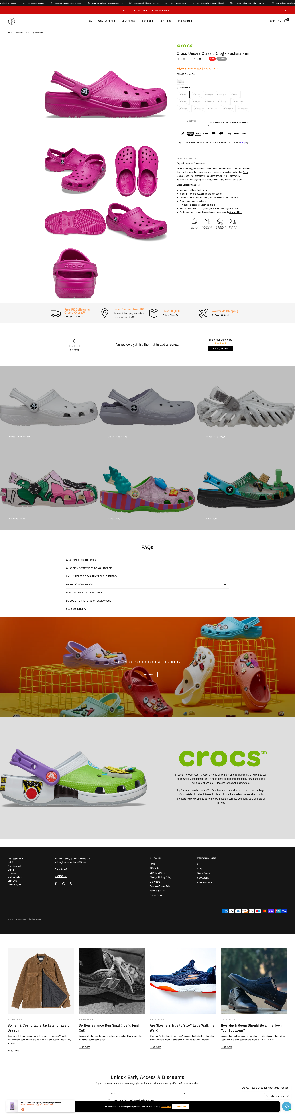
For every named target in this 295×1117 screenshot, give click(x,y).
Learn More (166, 1106)
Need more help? (76, 609)
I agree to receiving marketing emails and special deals (133, 1100)
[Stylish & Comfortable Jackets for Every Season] (41, 981)
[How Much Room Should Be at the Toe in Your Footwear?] (254, 981)
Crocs (212, 175)
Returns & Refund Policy (160, 886)
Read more (13, 1050)
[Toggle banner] (286, 10)
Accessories (185, 21)
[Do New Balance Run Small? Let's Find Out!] (112, 981)
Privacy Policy (156, 895)
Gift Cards (154, 868)
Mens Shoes (128, 21)
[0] (285, 21)
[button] (147, 674)
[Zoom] (161, 50)
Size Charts (155, 881)
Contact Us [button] (61, 876)
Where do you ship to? (79, 584)
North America (203, 877)
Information (156, 858)
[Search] (280, 21)
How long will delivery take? (84, 592)
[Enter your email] (184, 1093)
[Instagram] (65, 883)
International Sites (206, 858)
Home (91, 21)
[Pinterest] (73, 883)
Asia (199, 864)
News (152, 863)
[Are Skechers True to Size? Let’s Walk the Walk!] (183, 981)
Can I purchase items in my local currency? (92, 576)
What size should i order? (81, 560)
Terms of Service (157, 890)
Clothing (165, 21)
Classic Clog (189, 184)
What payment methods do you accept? (89, 568)
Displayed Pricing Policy (160, 877)
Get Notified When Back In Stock (229, 122)
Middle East (202, 873)
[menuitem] (91, 21)
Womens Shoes (106, 21)
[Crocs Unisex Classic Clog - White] (180, 81)
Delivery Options (157, 872)
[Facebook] (58, 883)
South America (203, 882)
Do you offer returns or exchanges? (88, 600)
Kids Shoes (147, 21)
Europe (200, 868)
